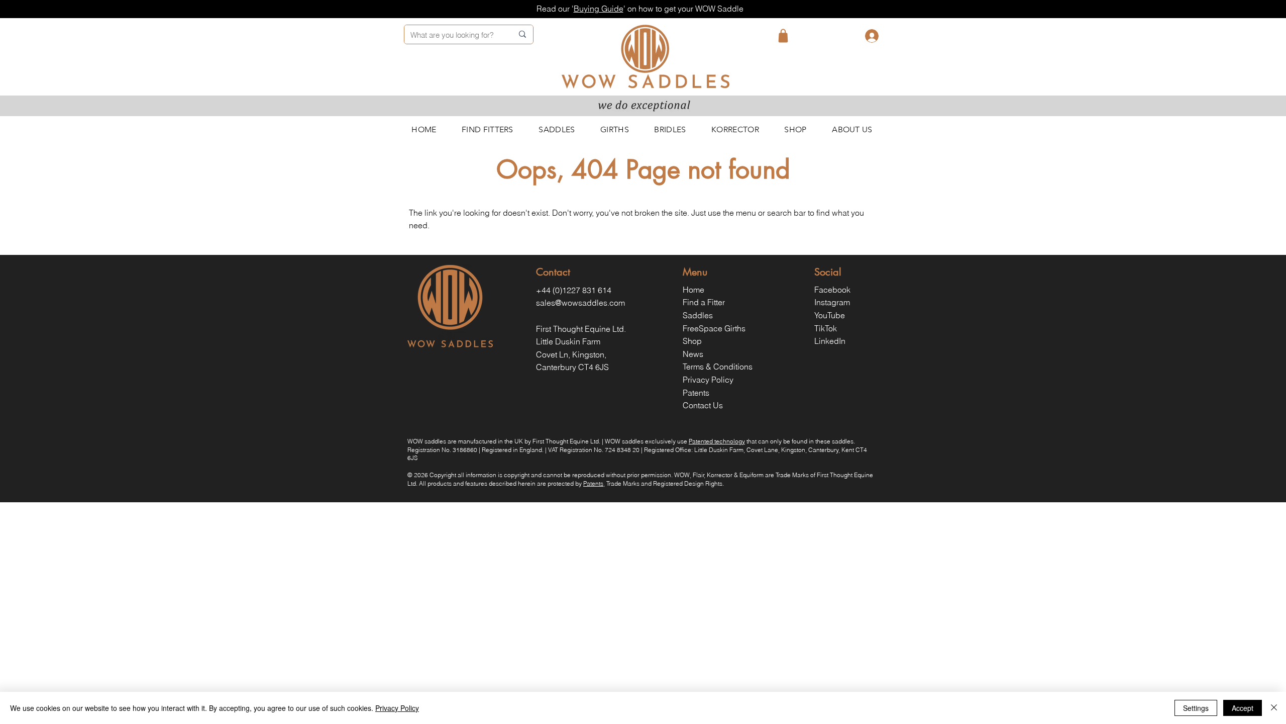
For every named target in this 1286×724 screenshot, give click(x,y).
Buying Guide (598, 9)
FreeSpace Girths (714, 328)
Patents (696, 393)
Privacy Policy (708, 380)
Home (693, 290)
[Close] (1274, 708)
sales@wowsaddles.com (580, 303)
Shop (692, 341)
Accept (1242, 708)
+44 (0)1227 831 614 (573, 290)
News (693, 354)
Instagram (832, 302)
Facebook (832, 290)
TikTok (825, 328)
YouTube (829, 315)
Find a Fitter (704, 302)
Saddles (698, 315)
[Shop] (783, 35)
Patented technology (717, 441)
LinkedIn (829, 341)
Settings (1196, 708)
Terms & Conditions (718, 366)
